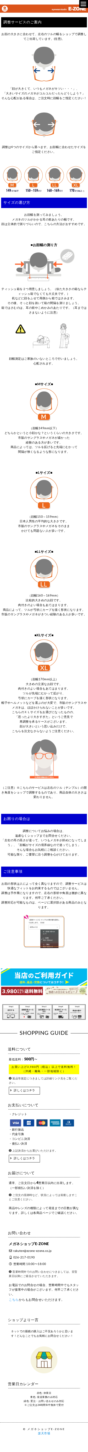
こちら (14, 1299)
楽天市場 (44, 1433)
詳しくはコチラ (24, 1090)
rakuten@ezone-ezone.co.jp (32, 1251)
